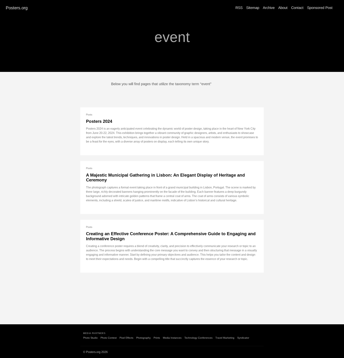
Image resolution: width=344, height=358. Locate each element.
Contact (297, 8)
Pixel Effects (126, 337)
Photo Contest (109, 337)
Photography (143, 337)
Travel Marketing (224, 337)
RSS (239, 8)
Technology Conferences (198, 337)
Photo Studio (90, 337)
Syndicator (243, 337)
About (283, 8)
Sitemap (252, 8)
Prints (157, 337)
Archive (269, 8)
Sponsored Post (320, 8)
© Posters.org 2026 (95, 352)
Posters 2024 (99, 121)
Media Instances (172, 337)
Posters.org (17, 7)
